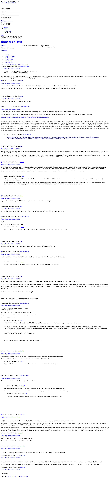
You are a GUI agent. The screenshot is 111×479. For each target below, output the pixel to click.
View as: (44, 46)
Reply (2, 68)
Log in (2, 20)
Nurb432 (22, 162)
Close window (4, 2)
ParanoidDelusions (24, 106)
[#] (1, 66)
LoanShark (22, 414)
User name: (3, 11)
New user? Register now (6, 21)
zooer (21, 80)
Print (18, 68)
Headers (14, 68)
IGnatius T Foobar (24, 66)
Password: (3, 14)
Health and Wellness (11, 41)
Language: (3, 17)
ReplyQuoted (8, 68)
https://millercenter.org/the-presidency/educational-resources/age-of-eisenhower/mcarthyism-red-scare (25, 117)
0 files (5, 50)
